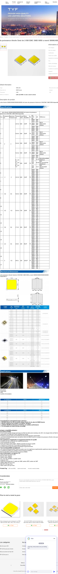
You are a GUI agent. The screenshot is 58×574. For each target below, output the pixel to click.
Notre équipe (25, 554)
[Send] (54, 571)
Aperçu (23, 562)
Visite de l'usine (28, 3)
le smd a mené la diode (33, 468)
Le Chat (11, 525)
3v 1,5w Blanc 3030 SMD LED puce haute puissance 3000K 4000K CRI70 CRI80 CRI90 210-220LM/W (10, 522)
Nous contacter (47, 3)
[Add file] (28, 571)
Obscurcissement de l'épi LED (6, 551)
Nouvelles (55, 2)
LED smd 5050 (11, 468)
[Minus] (54, 538)
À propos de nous (20, 3)
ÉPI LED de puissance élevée (6, 548)
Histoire (24, 548)
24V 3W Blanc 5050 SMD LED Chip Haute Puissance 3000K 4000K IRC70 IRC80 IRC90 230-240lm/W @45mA (33, 522)
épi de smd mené (22, 468)
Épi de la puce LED (4, 546)
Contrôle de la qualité (37, 3)
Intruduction (24, 546)
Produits (14, 2)
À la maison (7, 3)
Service (24, 551)
